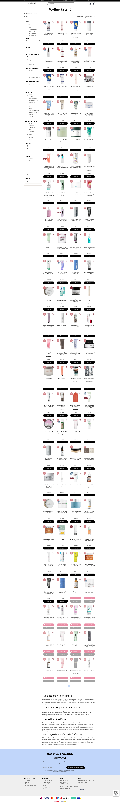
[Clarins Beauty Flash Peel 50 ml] (89, 317)
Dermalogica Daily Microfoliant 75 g (89, 34)
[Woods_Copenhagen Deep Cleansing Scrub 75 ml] (49, 317)
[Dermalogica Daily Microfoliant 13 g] (49, 131)
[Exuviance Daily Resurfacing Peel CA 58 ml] (49, 370)
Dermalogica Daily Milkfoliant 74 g (75, 273)
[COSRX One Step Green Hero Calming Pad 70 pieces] (62, 503)
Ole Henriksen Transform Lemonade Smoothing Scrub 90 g (76, 35)
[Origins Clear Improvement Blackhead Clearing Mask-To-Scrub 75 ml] (76, 662)
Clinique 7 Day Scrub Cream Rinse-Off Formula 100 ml (62, 194)
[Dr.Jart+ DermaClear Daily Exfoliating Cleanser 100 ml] (76, 477)
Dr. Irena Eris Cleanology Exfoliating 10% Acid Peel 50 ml (49, 566)
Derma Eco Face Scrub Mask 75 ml (62, 114)
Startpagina (27, 780)
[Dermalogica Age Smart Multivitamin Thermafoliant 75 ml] (76, 238)
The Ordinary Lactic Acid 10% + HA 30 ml (49, 618)
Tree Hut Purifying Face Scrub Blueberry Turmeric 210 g (49, 114)
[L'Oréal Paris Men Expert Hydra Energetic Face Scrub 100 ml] (76, 370)
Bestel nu (49, 43)
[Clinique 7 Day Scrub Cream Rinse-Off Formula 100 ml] (62, 185)
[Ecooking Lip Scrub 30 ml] (49, 423)
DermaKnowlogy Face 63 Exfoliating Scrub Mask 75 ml (75, 353)
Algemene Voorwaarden (48, 783)
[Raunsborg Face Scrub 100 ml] (76, 105)
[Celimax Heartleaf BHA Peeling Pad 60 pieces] (62, 131)
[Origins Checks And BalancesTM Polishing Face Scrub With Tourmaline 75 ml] (49, 264)
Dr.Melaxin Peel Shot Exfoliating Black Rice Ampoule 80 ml (48, 35)
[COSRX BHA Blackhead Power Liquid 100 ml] (49, 52)
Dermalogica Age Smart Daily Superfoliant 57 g (76, 220)
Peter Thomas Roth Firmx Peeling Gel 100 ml (89, 273)
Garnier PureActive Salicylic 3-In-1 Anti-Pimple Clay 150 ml (89, 619)
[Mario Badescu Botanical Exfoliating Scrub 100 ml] (89, 423)
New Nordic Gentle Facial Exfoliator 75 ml (76, 565)
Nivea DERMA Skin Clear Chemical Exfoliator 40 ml (62, 299)
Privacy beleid (46, 782)
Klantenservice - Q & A (88, 0)
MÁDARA (88, 742)
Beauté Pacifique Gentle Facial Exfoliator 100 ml (62, 87)
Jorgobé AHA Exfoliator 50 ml (62, 326)
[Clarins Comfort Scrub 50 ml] (62, 636)
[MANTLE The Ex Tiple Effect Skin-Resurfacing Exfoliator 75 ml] (89, 503)
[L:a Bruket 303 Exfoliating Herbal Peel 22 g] (89, 344)
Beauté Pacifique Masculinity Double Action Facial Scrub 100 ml (89, 645)
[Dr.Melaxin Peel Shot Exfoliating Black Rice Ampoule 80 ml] (49, 25)
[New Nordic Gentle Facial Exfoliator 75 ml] (76, 556)
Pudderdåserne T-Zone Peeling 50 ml (62, 34)
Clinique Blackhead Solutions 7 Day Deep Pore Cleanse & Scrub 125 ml (48, 194)
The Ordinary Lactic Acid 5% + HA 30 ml (49, 645)
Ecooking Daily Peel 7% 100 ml (75, 591)
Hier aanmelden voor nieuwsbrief (75, 767)
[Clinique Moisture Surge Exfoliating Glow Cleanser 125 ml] (49, 158)
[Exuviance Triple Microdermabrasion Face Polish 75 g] (62, 344)
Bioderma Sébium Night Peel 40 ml (62, 485)
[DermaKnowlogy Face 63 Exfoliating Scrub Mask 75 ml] (76, 344)
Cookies (45, 788)
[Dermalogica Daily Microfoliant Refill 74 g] (62, 556)
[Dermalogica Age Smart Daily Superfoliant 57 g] (76, 211)
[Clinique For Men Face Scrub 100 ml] (89, 211)
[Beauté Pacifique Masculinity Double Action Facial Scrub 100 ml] (89, 636)
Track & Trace (28, 783)
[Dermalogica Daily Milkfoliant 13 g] (62, 583)
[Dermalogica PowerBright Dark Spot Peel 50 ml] (49, 397)
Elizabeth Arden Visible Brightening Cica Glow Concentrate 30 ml (89, 539)
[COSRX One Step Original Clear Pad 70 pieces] (89, 583)
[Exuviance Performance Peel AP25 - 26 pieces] (89, 450)
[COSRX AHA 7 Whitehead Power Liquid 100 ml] (62, 609)
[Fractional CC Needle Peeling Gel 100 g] (62, 264)
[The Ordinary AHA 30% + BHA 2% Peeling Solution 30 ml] (62, 52)
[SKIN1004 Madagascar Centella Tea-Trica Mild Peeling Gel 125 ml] (89, 397)
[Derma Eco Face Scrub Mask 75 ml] (62, 105)
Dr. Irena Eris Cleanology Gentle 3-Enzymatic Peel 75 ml (75, 539)
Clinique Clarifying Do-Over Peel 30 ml (89, 671)
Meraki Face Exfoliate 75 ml (89, 166)
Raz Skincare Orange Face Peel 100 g (48, 512)
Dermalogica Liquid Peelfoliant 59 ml (49, 220)
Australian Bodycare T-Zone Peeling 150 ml (75, 326)
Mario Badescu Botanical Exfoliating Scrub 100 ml (89, 432)
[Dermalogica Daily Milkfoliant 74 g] (76, 264)
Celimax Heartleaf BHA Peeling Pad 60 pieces (62, 140)
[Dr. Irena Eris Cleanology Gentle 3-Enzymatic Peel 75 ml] (76, 530)
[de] (57, 801)
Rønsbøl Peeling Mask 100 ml (89, 299)
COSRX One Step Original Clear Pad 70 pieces (89, 591)
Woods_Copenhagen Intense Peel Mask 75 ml (62, 379)
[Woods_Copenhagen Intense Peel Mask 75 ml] (62, 370)
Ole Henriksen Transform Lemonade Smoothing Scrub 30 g (49, 88)
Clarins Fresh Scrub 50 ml (76, 431)
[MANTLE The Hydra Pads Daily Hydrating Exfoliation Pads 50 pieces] (49, 477)
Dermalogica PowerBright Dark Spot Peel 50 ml (49, 406)
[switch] (116, 795)
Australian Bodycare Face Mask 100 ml (62, 406)
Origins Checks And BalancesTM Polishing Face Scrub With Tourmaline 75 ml (48, 274)
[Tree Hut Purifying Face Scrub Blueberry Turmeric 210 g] (49, 105)
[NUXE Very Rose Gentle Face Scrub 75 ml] (62, 662)
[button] (90, 17)
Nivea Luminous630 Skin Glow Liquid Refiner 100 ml (75, 167)
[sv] (65, 801)
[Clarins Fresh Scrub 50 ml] (76, 423)
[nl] (60, 801)
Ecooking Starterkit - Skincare (89, 87)
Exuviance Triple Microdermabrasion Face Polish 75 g (62, 353)
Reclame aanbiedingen (30, 785)
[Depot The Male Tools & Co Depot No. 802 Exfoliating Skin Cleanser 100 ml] (49, 583)
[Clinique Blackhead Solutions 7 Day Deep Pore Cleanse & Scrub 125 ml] (49, 185)
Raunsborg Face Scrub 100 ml (75, 114)
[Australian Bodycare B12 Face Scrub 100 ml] (76, 609)
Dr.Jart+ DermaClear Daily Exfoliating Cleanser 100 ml (75, 485)
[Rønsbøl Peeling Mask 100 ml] (89, 291)
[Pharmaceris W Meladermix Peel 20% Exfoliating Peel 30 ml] (89, 477)
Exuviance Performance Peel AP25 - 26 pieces (89, 459)
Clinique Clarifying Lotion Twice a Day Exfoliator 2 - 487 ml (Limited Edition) (62, 220)
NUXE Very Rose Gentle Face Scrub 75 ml (62, 671)
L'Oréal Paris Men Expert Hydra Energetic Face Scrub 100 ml (76, 380)
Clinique (77, 742)
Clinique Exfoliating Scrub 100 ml (76, 645)
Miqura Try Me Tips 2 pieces (62, 538)
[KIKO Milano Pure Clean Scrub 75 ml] (49, 238)
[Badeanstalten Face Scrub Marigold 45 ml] (76, 450)
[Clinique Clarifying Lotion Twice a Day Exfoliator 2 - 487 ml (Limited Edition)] (62, 211)
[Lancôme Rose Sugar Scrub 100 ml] (49, 344)
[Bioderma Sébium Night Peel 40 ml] (62, 477)
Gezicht (30, 13)
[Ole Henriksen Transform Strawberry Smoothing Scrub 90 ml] (89, 185)
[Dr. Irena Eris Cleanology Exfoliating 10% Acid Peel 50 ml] (49, 556)
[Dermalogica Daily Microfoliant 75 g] (89, 25)
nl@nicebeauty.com (82, 783)
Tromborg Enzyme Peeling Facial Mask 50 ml (75, 512)
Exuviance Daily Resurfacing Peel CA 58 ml (48, 379)
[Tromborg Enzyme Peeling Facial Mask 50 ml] (76, 503)
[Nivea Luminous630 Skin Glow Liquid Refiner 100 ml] (76, 158)
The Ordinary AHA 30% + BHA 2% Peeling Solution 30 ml (62, 61)
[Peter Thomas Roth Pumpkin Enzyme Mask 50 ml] (49, 530)
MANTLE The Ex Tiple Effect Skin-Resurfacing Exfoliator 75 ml (89, 512)
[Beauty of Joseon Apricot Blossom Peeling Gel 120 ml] (89, 52)
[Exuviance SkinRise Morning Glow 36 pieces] (76, 185)
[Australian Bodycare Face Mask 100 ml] (62, 397)
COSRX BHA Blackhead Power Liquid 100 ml (49, 61)
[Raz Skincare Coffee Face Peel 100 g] (49, 291)
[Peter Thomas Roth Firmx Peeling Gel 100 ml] (89, 264)
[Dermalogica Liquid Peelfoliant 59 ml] (49, 211)
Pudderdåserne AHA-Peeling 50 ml (75, 87)
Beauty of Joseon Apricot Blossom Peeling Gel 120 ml (89, 61)
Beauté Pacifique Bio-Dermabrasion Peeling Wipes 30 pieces (89, 114)
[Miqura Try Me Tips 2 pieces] (62, 530)
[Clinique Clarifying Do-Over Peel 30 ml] (89, 662)
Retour (44, 785)
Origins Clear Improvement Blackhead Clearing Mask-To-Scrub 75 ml (75, 672)
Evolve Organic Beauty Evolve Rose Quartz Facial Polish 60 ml (75, 300)
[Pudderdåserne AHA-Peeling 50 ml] (76, 78)
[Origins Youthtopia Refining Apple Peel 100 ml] (76, 397)
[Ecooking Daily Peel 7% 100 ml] (76, 583)
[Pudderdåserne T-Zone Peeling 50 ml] (62, 25)
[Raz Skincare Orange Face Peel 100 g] (49, 503)
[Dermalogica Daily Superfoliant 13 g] (49, 450)
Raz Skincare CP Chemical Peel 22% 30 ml (62, 459)
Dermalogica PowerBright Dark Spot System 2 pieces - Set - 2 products (89, 380)
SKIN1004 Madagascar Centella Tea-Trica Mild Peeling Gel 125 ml (89, 406)
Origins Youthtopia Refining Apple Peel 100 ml (75, 406)
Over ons (27, 782)
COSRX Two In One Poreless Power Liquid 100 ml (62, 167)
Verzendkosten (46, 787)
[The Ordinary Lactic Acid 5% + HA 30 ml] (49, 636)
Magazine (94, 0)
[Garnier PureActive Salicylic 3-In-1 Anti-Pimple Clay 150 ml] (89, 609)
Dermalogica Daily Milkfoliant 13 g (62, 591)
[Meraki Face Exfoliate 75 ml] (89, 158)
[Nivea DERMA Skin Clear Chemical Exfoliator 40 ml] (62, 291)
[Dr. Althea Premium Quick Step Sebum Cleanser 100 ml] (62, 423)
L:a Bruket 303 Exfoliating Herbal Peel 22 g (89, 353)
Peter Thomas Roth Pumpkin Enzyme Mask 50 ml (48, 539)
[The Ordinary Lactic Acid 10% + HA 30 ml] (49, 609)
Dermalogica (83, 742)
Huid (25, 13)
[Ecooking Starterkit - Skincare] (89, 78)
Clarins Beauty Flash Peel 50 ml (89, 326)
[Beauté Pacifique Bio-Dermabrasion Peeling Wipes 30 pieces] (89, 105)
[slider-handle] (26, 40)
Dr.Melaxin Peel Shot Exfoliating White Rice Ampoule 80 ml (75, 61)
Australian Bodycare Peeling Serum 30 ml (49, 671)
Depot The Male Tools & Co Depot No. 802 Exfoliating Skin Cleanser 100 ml (48, 592)
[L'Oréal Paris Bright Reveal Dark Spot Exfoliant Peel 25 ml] (89, 238)
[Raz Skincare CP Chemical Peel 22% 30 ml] (62, 450)
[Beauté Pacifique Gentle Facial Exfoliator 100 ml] (62, 78)
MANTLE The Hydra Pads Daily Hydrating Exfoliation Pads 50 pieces (48, 486)
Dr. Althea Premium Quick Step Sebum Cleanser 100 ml (62, 433)
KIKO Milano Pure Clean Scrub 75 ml (49, 246)
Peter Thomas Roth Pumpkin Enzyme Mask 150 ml (89, 566)
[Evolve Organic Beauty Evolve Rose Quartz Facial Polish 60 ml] (76, 291)
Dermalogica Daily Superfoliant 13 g (48, 459)
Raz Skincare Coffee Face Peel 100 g (49, 299)
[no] (62, 801)
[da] (55, 801)
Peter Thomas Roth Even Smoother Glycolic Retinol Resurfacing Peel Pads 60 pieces (62, 247)
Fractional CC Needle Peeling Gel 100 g (62, 273)
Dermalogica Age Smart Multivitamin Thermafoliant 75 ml (75, 247)
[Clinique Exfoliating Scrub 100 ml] (76, 636)
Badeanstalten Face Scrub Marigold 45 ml (75, 459)
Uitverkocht (75, 601)
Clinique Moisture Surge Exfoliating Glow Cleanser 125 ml (49, 167)
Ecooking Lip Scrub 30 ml (49, 431)
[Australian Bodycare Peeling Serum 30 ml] (49, 662)
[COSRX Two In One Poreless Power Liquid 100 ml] (62, 158)
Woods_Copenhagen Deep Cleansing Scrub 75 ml (48, 326)
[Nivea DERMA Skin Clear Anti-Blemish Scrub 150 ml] (89, 131)
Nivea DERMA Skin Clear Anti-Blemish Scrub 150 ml (89, 140)
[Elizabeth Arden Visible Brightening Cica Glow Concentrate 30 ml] (89, 530)
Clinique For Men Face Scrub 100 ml (89, 220)
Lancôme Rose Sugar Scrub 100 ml (48, 353)
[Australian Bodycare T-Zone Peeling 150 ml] (76, 317)
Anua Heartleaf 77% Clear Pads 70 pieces (75, 140)
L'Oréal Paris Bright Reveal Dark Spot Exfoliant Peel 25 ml (89, 247)
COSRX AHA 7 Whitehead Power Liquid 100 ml (62, 618)
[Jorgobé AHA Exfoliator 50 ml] (62, 317)
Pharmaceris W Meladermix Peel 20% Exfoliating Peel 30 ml (89, 486)
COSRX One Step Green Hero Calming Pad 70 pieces (62, 512)
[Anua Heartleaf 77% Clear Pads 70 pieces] (76, 131)
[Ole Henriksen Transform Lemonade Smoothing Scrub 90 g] (76, 25)
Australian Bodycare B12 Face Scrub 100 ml (76, 618)
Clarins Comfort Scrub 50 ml (62, 645)
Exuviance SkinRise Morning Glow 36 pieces (76, 193)
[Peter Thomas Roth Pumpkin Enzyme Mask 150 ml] (89, 556)
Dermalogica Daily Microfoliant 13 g (48, 140)
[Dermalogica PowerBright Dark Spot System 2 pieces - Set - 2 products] (89, 370)
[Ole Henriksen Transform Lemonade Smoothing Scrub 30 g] (49, 78)
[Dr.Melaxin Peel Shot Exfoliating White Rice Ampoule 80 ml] (76, 52)
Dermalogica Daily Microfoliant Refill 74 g (62, 565)
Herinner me (75, 598)
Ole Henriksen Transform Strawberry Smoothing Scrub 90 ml (89, 194)
